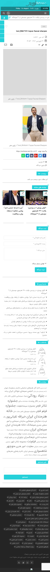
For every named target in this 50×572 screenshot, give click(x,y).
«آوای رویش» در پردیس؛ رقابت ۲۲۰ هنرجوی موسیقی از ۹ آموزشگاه (37, 210)
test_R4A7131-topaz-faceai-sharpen (31, 31)
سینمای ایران (38, 429)
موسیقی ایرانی (28, 451)
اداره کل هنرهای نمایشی (30, 387)
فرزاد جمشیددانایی (11, 529)
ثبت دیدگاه (41, 269)
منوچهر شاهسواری (42, 543)
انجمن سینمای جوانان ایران (21, 391)
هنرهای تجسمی (43, 547)
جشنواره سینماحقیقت (25, 406)
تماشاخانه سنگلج (23, 401)
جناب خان (16, 411)
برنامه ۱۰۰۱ (24, 497)
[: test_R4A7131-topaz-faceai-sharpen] (5, 45)
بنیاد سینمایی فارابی (19, 396)
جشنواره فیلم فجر (25, 508)
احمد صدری (43, 388)
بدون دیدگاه (40, 165)
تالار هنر (41, 401)
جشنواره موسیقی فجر (28, 411)
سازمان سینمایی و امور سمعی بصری (37, 518)
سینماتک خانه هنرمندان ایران (20, 425)
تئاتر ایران (21, 501)
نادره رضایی (18, 451)
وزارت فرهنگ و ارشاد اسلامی (32, 455)
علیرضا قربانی (42, 434)
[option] (36, 206)
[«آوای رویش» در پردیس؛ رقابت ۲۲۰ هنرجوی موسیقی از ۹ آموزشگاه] (25, 352)
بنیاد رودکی (36, 395)
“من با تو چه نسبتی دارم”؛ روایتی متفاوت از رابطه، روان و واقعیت (13, 210)
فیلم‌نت (31, 441)
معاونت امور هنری (24, 446)
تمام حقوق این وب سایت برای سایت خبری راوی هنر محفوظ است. (29, 557)
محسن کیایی (44, 539)
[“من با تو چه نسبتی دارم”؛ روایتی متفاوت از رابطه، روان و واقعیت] (25, 362)
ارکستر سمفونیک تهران (12, 388)
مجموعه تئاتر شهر (18, 441)
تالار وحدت (33, 401)
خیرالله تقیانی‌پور (16, 416)
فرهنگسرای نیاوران (25, 437)
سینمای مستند (24, 429)
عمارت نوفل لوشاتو (33, 434)
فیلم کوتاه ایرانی (41, 442)
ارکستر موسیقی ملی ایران (40, 391)
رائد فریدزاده (30, 515)
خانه (44, 26)
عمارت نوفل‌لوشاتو (20, 433)
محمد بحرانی (38, 446)
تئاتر (9, 396)
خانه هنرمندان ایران (26, 413)
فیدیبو (14, 437)
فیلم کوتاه (8, 437)
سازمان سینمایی (33, 421)
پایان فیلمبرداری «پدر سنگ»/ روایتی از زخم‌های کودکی (28, 321)
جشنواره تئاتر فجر (16, 504)
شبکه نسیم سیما (12, 430)
